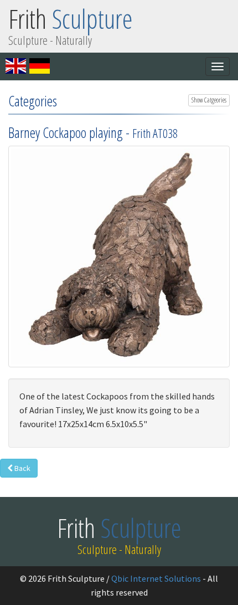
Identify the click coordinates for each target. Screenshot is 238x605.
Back (21, 468)
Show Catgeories (209, 100)
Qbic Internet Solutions (156, 578)
